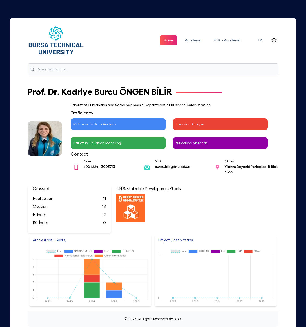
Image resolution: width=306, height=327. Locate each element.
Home (168, 40)
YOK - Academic (227, 40)
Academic (193, 40)
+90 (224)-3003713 (99, 167)
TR (259, 40)
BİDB (177, 319)
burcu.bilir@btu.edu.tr (173, 167)
